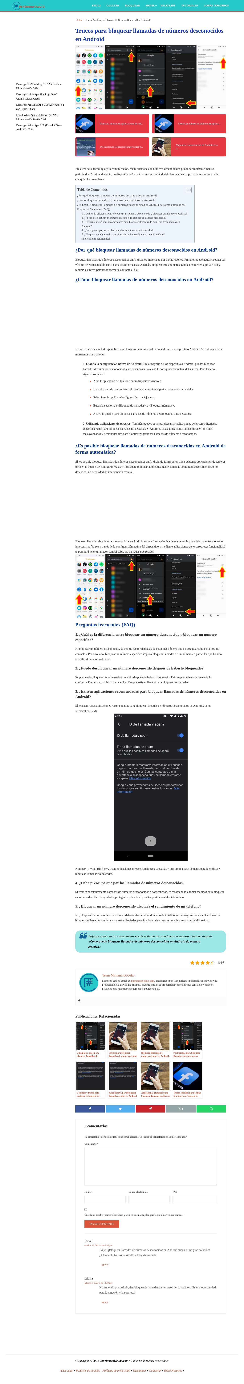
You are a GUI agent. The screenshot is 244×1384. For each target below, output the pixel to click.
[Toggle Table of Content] (186, 190)
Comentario (91, 1143)
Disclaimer (139, 1370)
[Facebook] (79, 1001)
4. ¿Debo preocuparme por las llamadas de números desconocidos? (117, 230)
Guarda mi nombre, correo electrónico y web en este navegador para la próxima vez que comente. (134, 1214)
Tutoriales (189, 5)
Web (175, 1191)
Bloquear (132, 5)
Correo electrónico (138, 1191)
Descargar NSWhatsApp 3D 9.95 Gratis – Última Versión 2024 (38, 86)
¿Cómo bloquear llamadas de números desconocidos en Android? (116, 200)
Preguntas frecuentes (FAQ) (93, 209)
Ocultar (112, 5)
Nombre (88, 1191)
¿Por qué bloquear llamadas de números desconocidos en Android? (117, 195)
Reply (105, 1265)
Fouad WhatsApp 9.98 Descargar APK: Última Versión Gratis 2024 (37, 117)
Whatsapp (168, 5)
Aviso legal (66, 1370)
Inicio (96, 5)
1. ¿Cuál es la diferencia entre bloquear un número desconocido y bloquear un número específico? (134, 213)
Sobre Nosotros (216, 5)
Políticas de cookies (88, 1370)
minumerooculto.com (142, 980)
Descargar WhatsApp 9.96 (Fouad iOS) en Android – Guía (39, 127)
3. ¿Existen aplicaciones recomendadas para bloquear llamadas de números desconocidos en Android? (131, 224)
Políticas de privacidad (116, 1370)
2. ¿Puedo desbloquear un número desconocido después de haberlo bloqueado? (124, 217)
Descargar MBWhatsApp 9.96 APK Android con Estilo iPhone (40, 106)
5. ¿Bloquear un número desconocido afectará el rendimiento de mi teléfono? (123, 234)
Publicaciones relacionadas (96, 238)
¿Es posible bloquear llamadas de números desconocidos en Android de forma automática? (131, 204)
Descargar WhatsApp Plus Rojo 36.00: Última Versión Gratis (37, 96)
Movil (150, 5)
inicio (79, 20)
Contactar (155, 1370)
